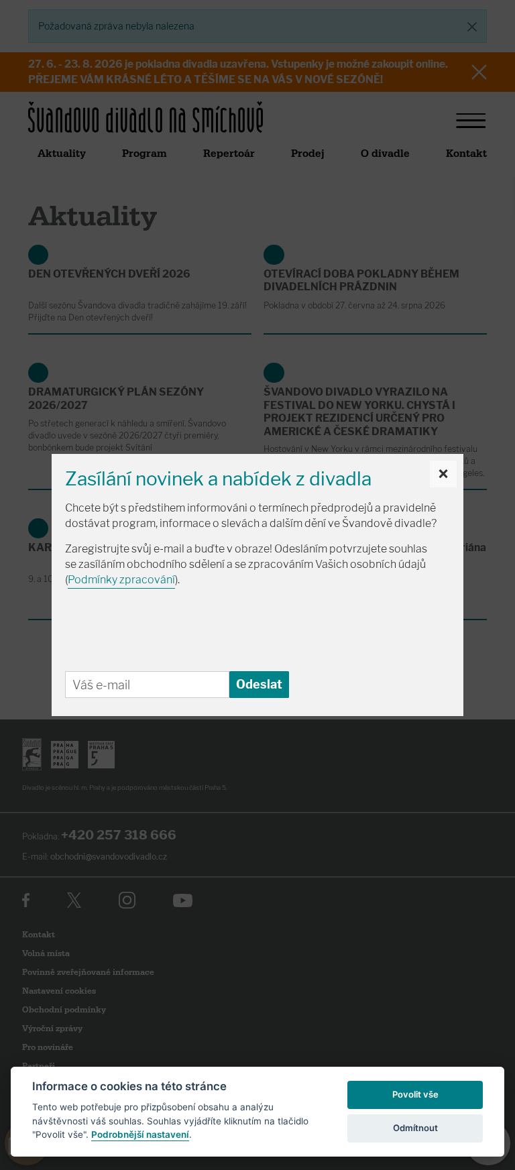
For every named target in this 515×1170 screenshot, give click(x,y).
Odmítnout (415, 1127)
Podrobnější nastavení (140, 1134)
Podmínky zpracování (121, 579)
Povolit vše (415, 1094)
